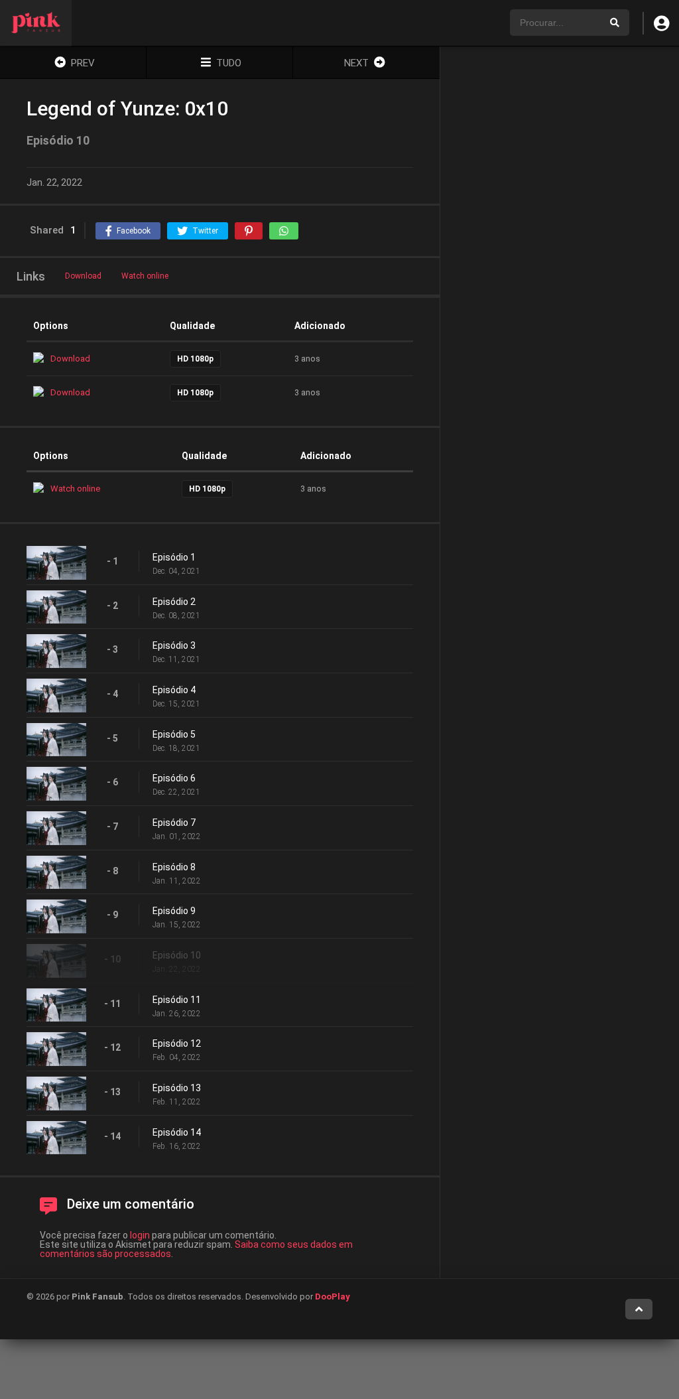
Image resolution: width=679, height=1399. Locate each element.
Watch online (144, 276)
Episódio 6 (174, 778)
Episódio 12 (177, 1043)
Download (83, 276)
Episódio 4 (174, 690)
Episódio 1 (174, 557)
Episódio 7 (174, 822)
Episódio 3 (174, 645)
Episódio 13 (177, 1088)
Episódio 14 (177, 1132)
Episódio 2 (174, 601)
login (140, 1235)
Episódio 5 (174, 734)
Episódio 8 (174, 867)
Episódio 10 (177, 955)
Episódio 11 (177, 999)
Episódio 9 (174, 910)
